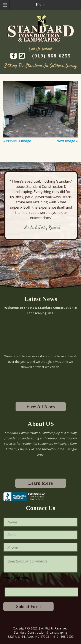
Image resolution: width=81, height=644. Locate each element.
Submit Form (28, 606)
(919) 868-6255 (51, 56)
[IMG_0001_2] (40, 109)
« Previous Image (17, 141)
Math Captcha (17, 578)
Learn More (40, 483)
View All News (40, 406)
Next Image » (67, 141)
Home (40, 5)
